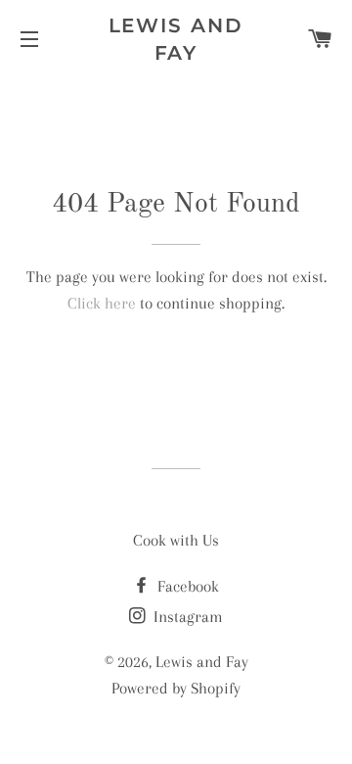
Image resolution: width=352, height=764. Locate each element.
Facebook (186, 586)
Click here (101, 303)
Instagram (186, 616)
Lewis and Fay (176, 39)
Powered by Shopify (176, 688)
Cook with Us (176, 540)
